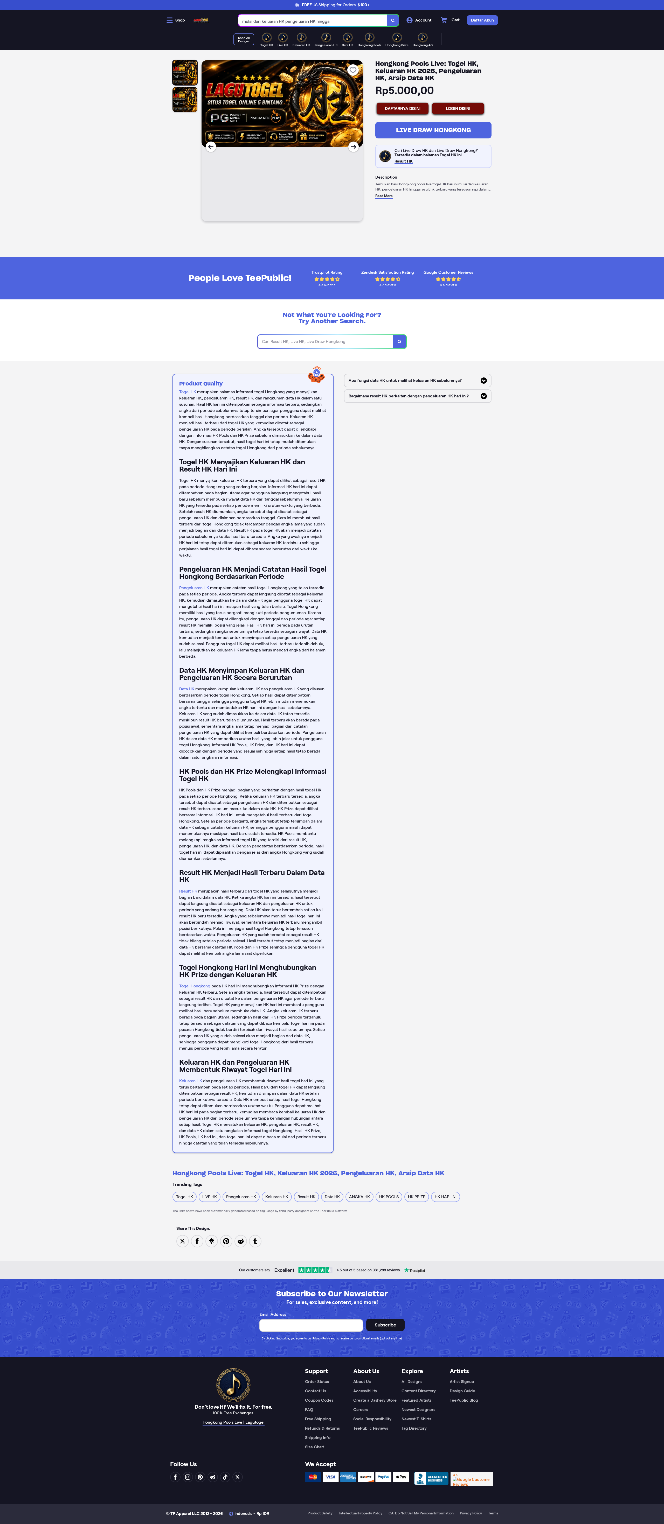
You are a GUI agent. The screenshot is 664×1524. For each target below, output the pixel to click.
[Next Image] (353, 146)
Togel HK (187, 392)
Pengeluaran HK (194, 588)
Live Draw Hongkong (433, 130)
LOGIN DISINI (458, 108)
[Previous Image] (211, 146)
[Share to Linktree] (211, 1241)
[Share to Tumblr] (255, 1241)
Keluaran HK (190, 1081)
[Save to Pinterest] (226, 1241)
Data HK (186, 689)
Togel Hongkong (194, 986)
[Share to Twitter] (182, 1241)
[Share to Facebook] (197, 1241)
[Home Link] (201, 20)
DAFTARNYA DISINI (402, 108)
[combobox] (313, 20)
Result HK (188, 891)
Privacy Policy (321, 1338)
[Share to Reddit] (240, 1241)
